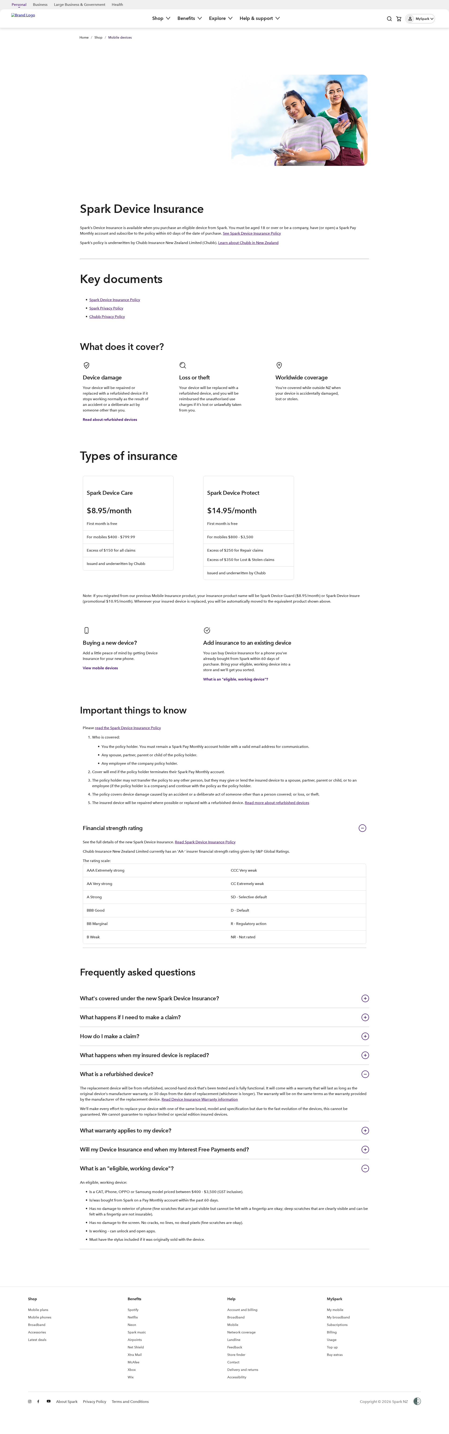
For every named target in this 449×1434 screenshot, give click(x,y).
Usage (332, 1340)
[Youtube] (49, 1402)
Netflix (133, 1317)
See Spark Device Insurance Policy (252, 233)
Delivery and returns (242, 1370)
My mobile (335, 1310)
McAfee (133, 1362)
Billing (332, 1332)
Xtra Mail (135, 1355)
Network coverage (241, 1332)
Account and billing (242, 1310)
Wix (131, 1377)
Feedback (234, 1347)
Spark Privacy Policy (106, 308)
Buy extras (335, 1355)
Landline (233, 1340)
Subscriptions (337, 1325)
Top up (332, 1347)
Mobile (232, 1325)
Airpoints (135, 1340)
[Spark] (23, 18)
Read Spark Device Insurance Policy (205, 842)
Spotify (133, 1310)
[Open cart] (398, 18)
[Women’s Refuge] (417, 1402)
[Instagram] (30, 1402)
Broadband (36, 1325)
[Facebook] (39, 1402)
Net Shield (136, 1347)
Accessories (37, 1332)
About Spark (66, 1401)
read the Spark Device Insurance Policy (128, 728)
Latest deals (37, 1340)
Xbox (132, 1370)
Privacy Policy (94, 1401)
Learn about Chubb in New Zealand (248, 242)
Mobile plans (38, 1310)
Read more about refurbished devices (277, 803)
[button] (420, 18)
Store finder (236, 1355)
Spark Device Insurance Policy (114, 300)
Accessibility (236, 1377)
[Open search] (389, 18)
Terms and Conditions (130, 1401)
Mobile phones (39, 1317)
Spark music (137, 1332)
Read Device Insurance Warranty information (200, 1099)
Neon (132, 1325)
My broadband (338, 1317)
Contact (233, 1362)
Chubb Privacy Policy (107, 316)
